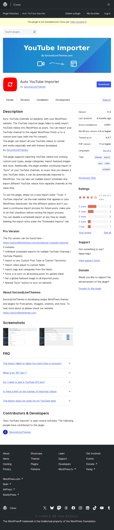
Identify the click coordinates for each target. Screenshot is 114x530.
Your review (85, 232)
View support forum (89, 260)
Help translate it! (78, 22)
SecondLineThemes (34, 86)
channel (98, 157)
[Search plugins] (34, 32)
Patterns (35, 469)
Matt (7, 484)
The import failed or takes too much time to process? (32, 363)
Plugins (34, 464)
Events (90, 458)
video (107, 163)
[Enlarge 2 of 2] (69, 331)
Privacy (7, 469)
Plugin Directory (11, 13)
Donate (91, 464)
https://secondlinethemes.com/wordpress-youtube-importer (35, 242)
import (107, 157)
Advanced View (87, 177)
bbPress (9, 489)
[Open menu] (109, 4)
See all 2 (107, 150)
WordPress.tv (67, 469)
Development (63, 99)
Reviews (25, 99)
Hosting (7, 464)
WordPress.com (13, 478)
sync (100, 163)
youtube (106, 169)
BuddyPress (11, 494)
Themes (35, 458)
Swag (90, 469)
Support (106, 99)
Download (104, 84)
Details (10, 99)
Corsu (13, 508)
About (6, 453)
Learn (61, 453)
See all (107, 232)
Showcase (36, 453)
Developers (64, 464)
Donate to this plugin (90, 288)
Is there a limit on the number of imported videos (30, 391)
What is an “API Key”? (15, 372)
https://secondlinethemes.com (19, 312)
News (6, 458)
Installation (43, 99)
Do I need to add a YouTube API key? (24, 382)
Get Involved (93, 453)
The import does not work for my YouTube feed (29, 400)
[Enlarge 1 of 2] (32, 331)
